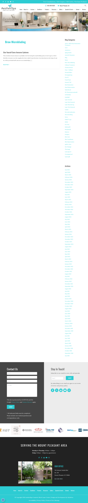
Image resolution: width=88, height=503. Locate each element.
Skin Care (67, 137)
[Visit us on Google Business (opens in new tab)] (8, 2)
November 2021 (69, 284)
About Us (20, 490)
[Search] (85, 5)
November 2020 (69, 303)
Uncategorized (69, 154)
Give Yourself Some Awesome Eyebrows (16, 52)
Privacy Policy (15, 402)
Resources (45, 490)
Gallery (51, 490)
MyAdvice (70, 497)
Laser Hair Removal (70, 102)
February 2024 (68, 231)
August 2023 (68, 246)
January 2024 (68, 234)
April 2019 (67, 341)
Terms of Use (50, 500)
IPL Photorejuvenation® (71, 92)
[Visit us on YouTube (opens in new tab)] (10, 2)
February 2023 (68, 261)
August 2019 (68, 333)
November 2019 (69, 328)
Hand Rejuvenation (70, 87)
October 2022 (68, 271)
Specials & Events (59, 490)
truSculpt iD (68, 151)
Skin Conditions (69, 139)
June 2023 (67, 251)
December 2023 (69, 236)
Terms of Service (27, 402)
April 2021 (67, 296)
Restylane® (68, 129)
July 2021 (67, 291)
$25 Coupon (61, 2)
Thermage (67, 149)
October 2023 (68, 241)
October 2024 (68, 212)
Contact (67, 490)
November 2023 (69, 239)
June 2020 (67, 313)
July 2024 (67, 219)
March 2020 (68, 321)
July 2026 (67, 169)
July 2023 (67, 249)
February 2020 (68, 323)
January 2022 (68, 281)
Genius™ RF (68, 82)
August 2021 (68, 288)
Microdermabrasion (70, 112)
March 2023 (68, 259)
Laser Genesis (68, 99)
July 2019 (67, 336)
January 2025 (68, 204)
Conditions (32, 490)
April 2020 (67, 318)
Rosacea (67, 132)
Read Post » (6, 65)
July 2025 (67, 194)
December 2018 (69, 348)
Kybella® (67, 97)
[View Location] (59, 5)
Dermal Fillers (68, 72)
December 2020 (69, 301)
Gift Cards (69, 2)
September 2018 (69, 353)
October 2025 (68, 187)
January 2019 (68, 345)
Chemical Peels (69, 67)
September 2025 (69, 189)
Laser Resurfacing (69, 104)
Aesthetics (67, 50)
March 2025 (68, 199)
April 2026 (67, 172)
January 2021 (68, 298)
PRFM (66, 122)
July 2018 (67, 355)
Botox (66, 60)
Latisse (66, 109)
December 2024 (69, 207)
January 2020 (68, 326)
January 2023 (68, 264)
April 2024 (67, 227)
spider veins (68, 144)
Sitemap (57, 500)
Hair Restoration (69, 85)
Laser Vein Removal (70, 107)
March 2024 (68, 229)
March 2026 (68, 174)
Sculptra (67, 134)
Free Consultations (49, 2)
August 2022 (68, 274)
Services (26, 490)
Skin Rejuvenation (69, 142)
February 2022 (68, 279)
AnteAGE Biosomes (70, 55)
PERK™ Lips (68, 119)
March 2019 (68, 343)
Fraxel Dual (68, 80)
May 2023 (67, 254)
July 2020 (67, 311)
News (66, 117)
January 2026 (68, 179)
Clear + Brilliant (69, 70)
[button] (28, 9)
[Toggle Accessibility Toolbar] (3, 500)
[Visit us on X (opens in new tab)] (6, 2)
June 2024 (67, 222)
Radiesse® (67, 127)
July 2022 (67, 276)
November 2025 (69, 184)
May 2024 (67, 224)
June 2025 (67, 197)
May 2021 (67, 293)
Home (14, 490)
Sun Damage (68, 146)
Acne (66, 47)
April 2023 (67, 256)
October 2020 (68, 306)
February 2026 (68, 177)
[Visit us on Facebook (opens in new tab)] (3, 2)
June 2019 (67, 338)
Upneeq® (67, 156)
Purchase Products (81, 2)
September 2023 (69, 244)
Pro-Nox (67, 124)
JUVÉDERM (68, 94)
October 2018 (68, 350)
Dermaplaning (68, 75)
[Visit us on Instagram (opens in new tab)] (13, 2)
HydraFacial (68, 89)
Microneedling (69, 114)
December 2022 (69, 266)
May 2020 (67, 316)
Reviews (73, 490)
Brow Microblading (70, 62)
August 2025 (68, 192)
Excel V (67, 77)
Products (39, 490)
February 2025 (68, 202)
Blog (66, 57)
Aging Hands (68, 52)
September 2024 (69, 214)
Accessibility (32, 500)
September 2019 (69, 331)
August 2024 (68, 217)
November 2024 (69, 209)
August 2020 (68, 308)
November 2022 (69, 269)
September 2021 (69, 286)
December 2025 (69, 182)
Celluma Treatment (70, 65)
